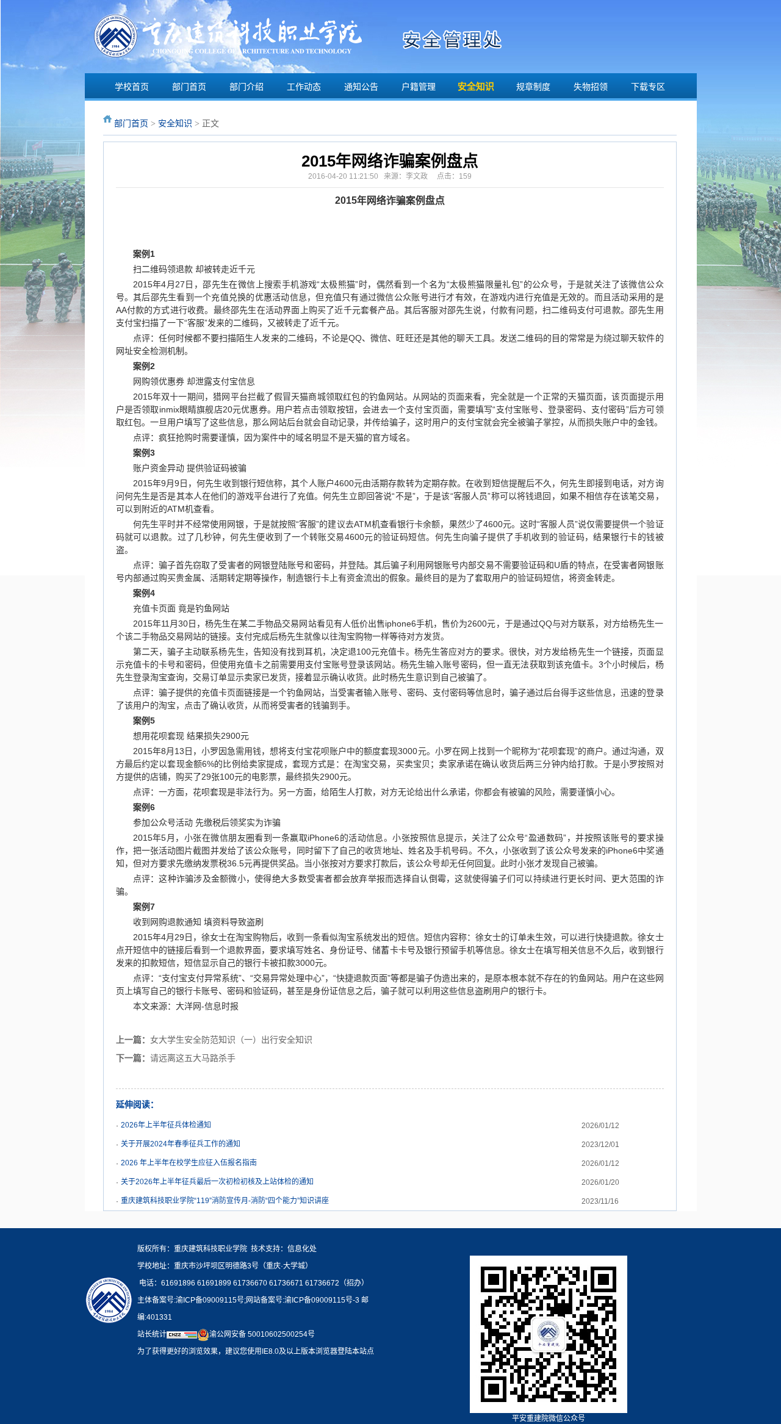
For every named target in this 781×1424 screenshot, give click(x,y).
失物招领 (591, 87)
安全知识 (476, 87)
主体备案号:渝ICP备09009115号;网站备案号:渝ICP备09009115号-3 (248, 1300)
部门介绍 (246, 87)
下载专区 (648, 87)
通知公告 (361, 87)
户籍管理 (418, 87)
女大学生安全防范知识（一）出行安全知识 (231, 1040)
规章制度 (533, 87)
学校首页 (132, 87)
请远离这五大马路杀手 (193, 1058)
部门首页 (189, 87)
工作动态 (304, 87)
